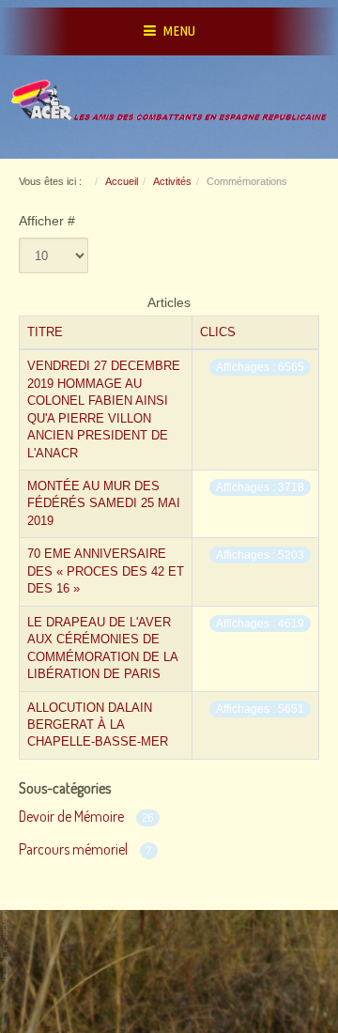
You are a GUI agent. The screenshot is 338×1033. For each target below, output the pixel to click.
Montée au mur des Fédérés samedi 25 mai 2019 (103, 503)
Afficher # (47, 221)
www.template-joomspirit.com (6, 940)
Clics (218, 332)
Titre (45, 332)
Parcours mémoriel (73, 849)
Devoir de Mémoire (71, 816)
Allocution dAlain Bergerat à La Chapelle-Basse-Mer (97, 725)
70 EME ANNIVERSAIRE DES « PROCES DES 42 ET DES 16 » (105, 571)
